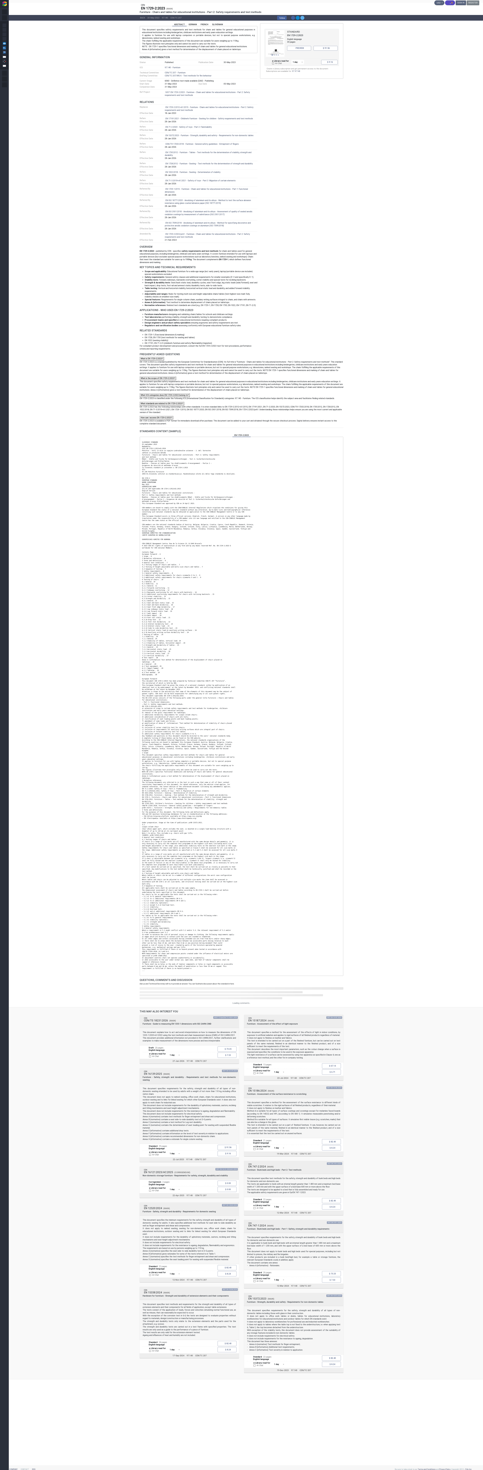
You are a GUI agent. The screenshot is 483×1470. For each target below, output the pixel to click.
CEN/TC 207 (176, 17)
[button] (282, 18)
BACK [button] (142, 17)
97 (293, 71)
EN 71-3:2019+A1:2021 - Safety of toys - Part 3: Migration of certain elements (200, 180)
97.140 (165, 17)
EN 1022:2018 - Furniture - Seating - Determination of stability (192, 172)
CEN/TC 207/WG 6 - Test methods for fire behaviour (188, 75)
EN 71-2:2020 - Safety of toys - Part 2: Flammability (188, 127)
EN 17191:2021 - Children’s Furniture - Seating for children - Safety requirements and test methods (209, 118)
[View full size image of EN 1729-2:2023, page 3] (275, 43)
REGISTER (473, 3)
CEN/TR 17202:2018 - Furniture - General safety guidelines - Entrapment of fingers (202, 144)
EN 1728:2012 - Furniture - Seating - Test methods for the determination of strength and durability (209, 163)
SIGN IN (460, 3)
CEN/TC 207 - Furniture (175, 72)
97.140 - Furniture (172, 67)
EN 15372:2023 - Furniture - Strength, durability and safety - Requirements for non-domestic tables (209, 135)
